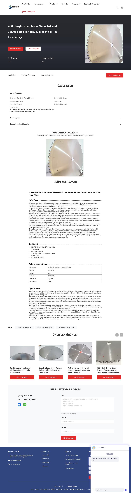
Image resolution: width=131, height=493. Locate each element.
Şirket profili (45, 455)
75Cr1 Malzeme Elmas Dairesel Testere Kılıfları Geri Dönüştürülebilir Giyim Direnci (79, 370)
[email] (19, 404)
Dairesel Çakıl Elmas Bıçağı (66, 327)
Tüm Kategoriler (70, 468)
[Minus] (126, 448)
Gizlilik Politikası (72, 486)
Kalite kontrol (45, 462)
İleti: (62, 395)
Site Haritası (57, 486)
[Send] (126, 490)
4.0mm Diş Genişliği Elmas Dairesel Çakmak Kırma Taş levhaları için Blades (21, 370)
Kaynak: (63, 417)
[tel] (30, 404)
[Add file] (93, 490)
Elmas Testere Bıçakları (44, 327)
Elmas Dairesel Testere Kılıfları (72, 463)
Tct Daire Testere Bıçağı (72, 455)
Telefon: (64, 427)
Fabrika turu (45, 458)
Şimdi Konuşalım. (15, 48)
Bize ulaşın (45, 466)
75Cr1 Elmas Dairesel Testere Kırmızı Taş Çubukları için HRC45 (108, 370)
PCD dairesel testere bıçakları (73, 459)
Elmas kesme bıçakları (24, 327)
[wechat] (24, 404)
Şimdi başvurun (68, 438)
